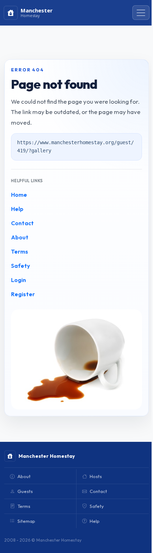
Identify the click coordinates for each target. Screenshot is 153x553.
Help (17, 208)
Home (19, 194)
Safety (20, 265)
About (19, 237)
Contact (22, 223)
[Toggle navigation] (140, 12)
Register (23, 294)
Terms (19, 251)
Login (18, 279)
